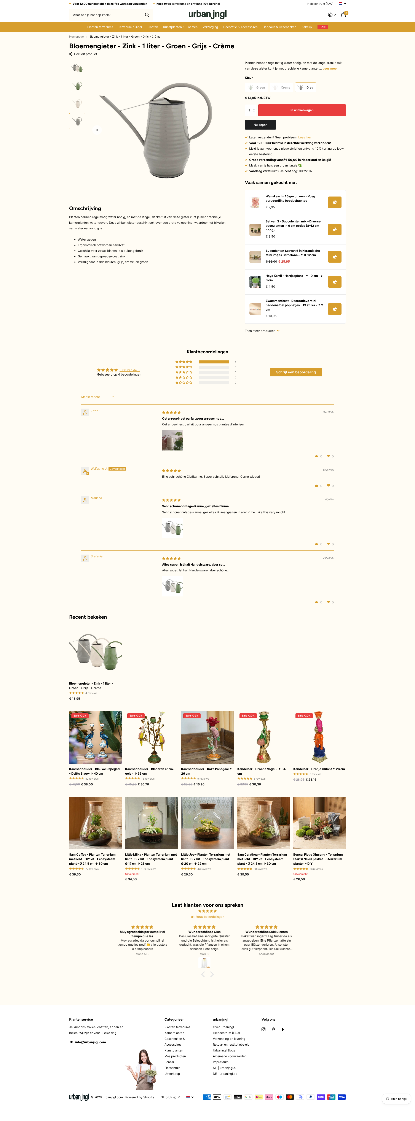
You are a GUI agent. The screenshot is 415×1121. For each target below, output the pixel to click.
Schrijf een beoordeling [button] (296, 372)
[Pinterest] (273, 1029)
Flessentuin (172, 1068)
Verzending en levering (229, 1038)
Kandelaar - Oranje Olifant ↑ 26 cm (319, 769)
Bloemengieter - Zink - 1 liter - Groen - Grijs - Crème (91, 686)
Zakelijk (307, 27)
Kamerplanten (174, 1033)
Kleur (249, 77)
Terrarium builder (130, 27)
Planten (152, 27)
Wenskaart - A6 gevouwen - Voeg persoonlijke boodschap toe (290, 198)
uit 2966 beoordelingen (207, 916)
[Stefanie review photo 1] (172, 586)
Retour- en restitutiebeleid (231, 1044)
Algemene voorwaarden (229, 1056)
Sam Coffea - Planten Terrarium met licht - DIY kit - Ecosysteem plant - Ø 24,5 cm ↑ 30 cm (92, 859)
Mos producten (175, 1056)
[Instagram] (263, 1029)
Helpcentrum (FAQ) (320, 3)
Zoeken (147, 15)
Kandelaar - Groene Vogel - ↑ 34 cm (261, 771)
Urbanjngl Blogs (224, 1050)
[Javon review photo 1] (172, 440)
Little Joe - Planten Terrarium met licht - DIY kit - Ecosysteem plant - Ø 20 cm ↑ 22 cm (206, 859)
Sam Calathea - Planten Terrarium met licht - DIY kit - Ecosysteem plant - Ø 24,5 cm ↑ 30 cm (262, 859)
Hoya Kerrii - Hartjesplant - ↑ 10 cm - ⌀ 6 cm (294, 278)
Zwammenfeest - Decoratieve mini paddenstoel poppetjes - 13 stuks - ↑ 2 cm (294, 305)
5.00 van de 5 (130, 370)
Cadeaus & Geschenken (279, 27)
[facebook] (283, 1029)
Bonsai (169, 1062)
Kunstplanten (173, 1050)
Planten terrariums (100, 27)
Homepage (76, 36)
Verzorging (210, 27)
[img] (171, 412)
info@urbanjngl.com (90, 1042)
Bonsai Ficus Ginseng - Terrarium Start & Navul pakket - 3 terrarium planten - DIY (318, 859)
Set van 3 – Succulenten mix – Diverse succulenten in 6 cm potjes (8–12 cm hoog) (293, 225)
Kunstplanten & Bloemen (180, 27)
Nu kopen (260, 125)
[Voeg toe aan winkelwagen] (335, 202)
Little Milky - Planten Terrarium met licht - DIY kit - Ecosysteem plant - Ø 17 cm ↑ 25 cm (151, 859)
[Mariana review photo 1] (172, 528)
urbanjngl (220, 1019)
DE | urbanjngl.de (225, 1073)
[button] (97, 130)
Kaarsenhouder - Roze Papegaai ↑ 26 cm (206, 771)
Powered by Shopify (139, 1097)
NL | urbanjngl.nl (224, 1068)
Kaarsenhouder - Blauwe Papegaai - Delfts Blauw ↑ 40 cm (94, 771)
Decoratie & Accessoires (240, 27)
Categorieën (174, 1019)
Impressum (220, 1062)
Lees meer (330, 68)
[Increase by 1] (255, 106)
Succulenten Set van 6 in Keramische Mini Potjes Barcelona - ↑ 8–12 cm (293, 253)
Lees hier (304, 137)
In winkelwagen (302, 110)
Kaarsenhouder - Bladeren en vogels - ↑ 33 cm (149, 771)
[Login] (332, 15)
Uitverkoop (172, 1073)
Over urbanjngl (223, 1027)
